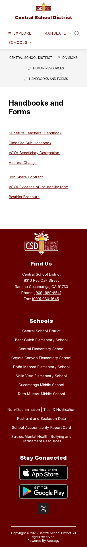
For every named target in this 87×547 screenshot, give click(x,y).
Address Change (23, 162)
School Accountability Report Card (41, 427)
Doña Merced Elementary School (41, 367)
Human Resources (48, 68)
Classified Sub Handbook (30, 143)
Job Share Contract (26, 177)
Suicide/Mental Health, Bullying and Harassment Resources (41, 438)
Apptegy (53, 541)
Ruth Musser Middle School (41, 394)
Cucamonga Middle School (41, 385)
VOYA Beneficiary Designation (34, 153)
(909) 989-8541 (47, 292)
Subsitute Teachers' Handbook (35, 133)
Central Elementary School (41, 349)
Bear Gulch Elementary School (41, 340)
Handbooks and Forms (48, 79)
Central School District (30, 58)
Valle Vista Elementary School (41, 376)
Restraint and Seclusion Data (41, 418)
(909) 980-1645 (45, 299)
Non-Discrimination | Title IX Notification (41, 409)
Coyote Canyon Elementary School (41, 358)
